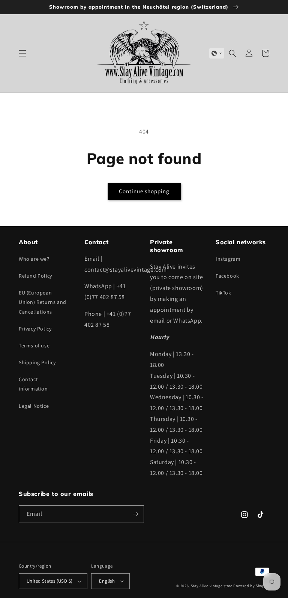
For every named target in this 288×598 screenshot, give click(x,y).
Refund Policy (35, 275)
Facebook (227, 275)
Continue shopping (144, 191)
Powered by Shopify (251, 585)
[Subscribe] (135, 514)
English (107, 581)
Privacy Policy (35, 328)
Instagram (228, 258)
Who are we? (34, 258)
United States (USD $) (49, 581)
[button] (22, 53)
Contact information (33, 384)
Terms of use (34, 345)
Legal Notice (34, 406)
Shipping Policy (37, 362)
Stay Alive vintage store (211, 585)
